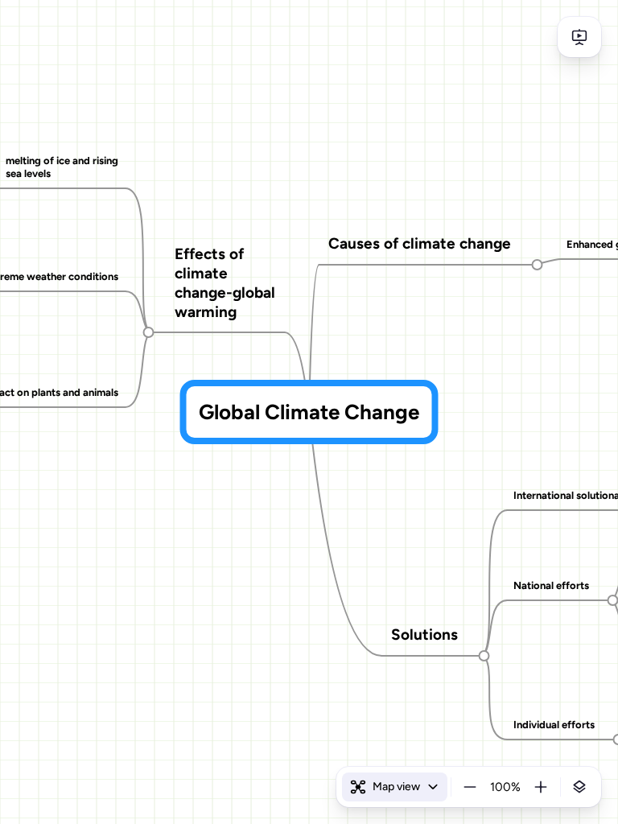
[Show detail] (579, 786)
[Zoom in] (541, 786)
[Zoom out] (470, 786)
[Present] (579, 37)
